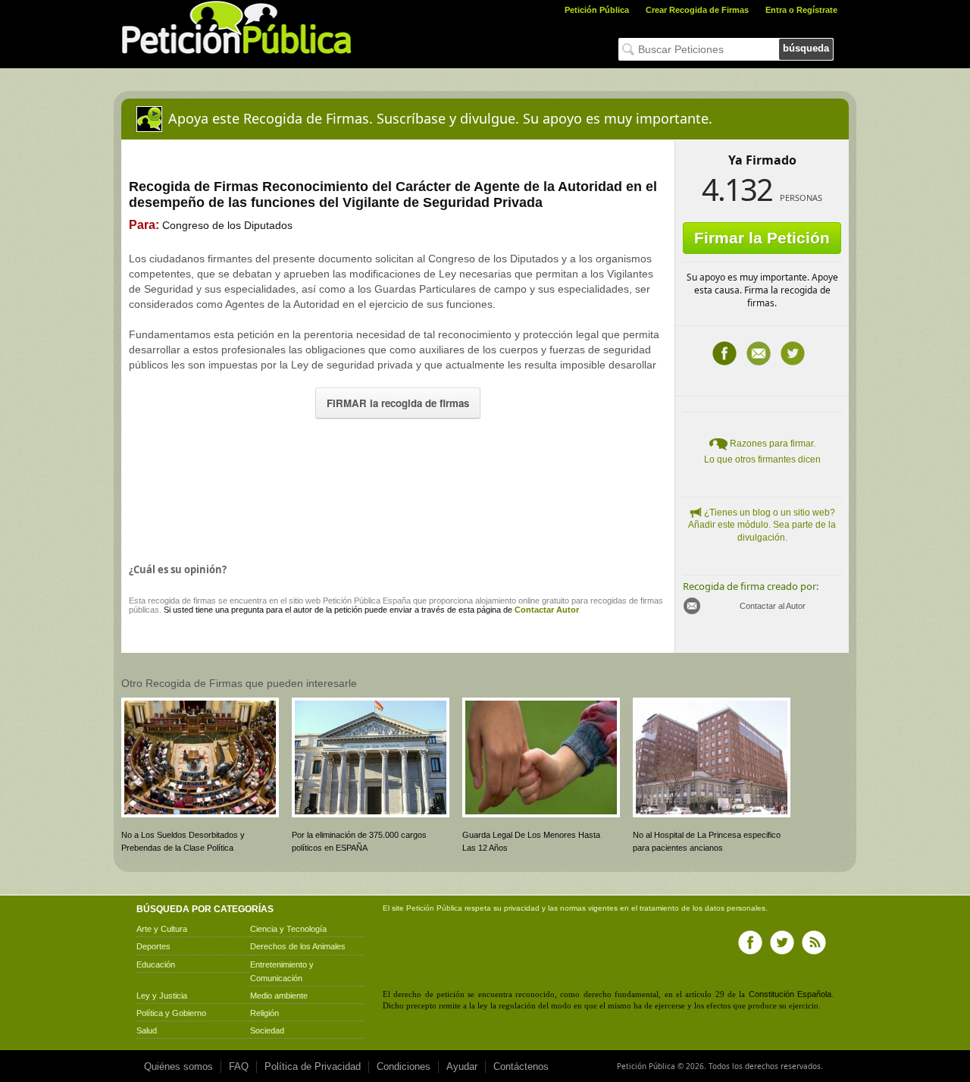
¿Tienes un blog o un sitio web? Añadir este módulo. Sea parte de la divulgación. (762, 525)
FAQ (239, 1066)
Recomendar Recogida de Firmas (758, 353)
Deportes (153, 946)
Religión (264, 1013)
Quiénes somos (178, 1066)
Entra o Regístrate (801, 9)
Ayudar (461, 1066)
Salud (146, 1030)
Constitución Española (790, 994)
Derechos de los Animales (298, 946)
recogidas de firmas (626, 600)
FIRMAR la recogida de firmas (398, 403)
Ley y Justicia (161, 995)
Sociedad (267, 1030)
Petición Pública (597, 9)
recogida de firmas (182, 600)
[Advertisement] (398, 487)
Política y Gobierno (171, 1013)
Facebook (724, 353)
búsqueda (806, 48)
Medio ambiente (279, 995)
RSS (814, 942)
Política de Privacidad (312, 1066)
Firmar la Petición (762, 237)
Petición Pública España (367, 600)
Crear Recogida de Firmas (697, 9)
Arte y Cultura (161, 928)
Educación (155, 964)
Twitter (793, 353)
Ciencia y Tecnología (288, 928)
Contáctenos (521, 1066)
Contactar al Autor (773, 605)
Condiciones (403, 1066)
